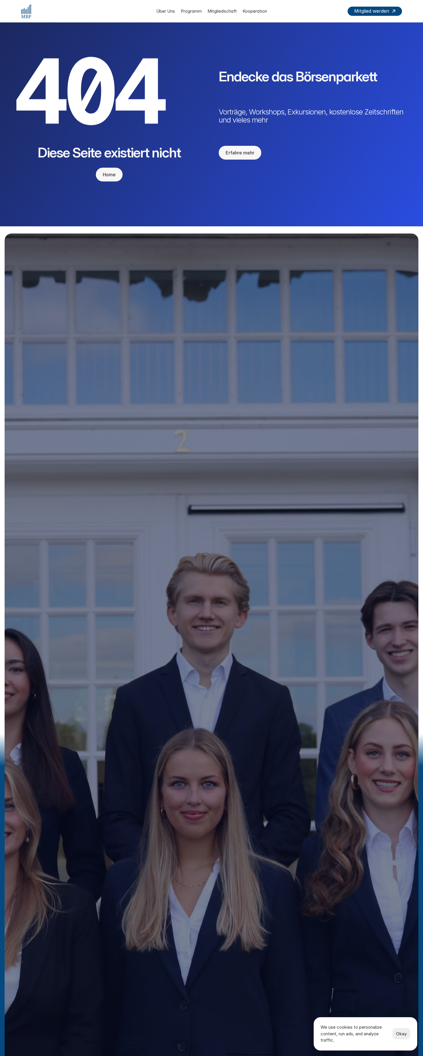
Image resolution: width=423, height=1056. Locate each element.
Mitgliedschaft (222, 11)
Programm (191, 11)
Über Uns (165, 11)
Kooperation (255, 11)
